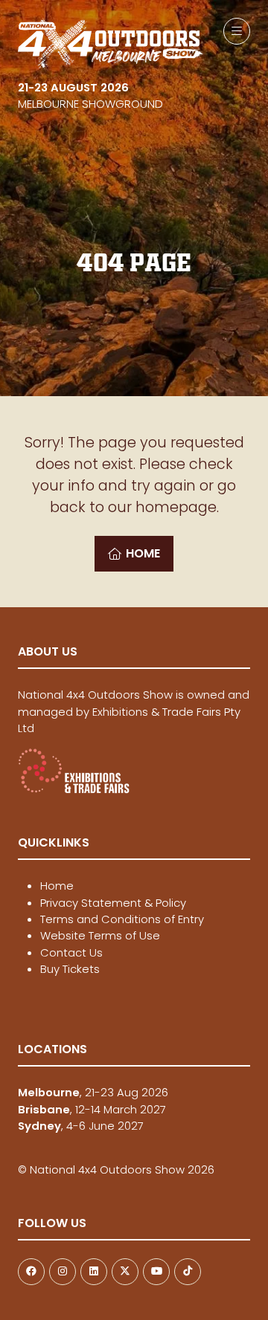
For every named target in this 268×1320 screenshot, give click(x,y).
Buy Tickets (70, 969)
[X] (125, 1271)
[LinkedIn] (93, 1271)
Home (57, 885)
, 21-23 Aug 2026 (93, 1092)
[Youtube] (156, 1271)
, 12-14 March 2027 (92, 1109)
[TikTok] (187, 1271)
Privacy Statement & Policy (113, 902)
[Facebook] (31, 1271)
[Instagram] (62, 1271)
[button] (236, 31)
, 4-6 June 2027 (81, 1125)
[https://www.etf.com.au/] (74, 790)
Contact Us (71, 952)
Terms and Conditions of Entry (122, 919)
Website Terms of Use (100, 935)
